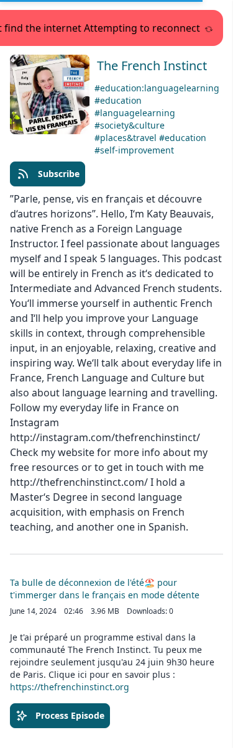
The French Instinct (152, 65)
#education (118, 100)
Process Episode (69, 715)
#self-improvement (134, 150)
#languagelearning (134, 113)
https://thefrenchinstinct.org (69, 687)
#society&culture (129, 125)
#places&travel (126, 138)
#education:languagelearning (156, 88)
